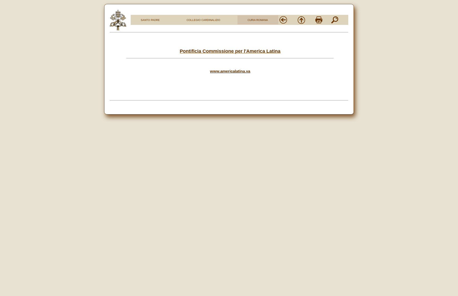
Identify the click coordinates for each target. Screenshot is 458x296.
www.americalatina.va (230, 71)
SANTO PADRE (150, 20)
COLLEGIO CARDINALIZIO (203, 20)
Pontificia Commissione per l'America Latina (230, 51)
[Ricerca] (335, 23)
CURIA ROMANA (258, 20)
